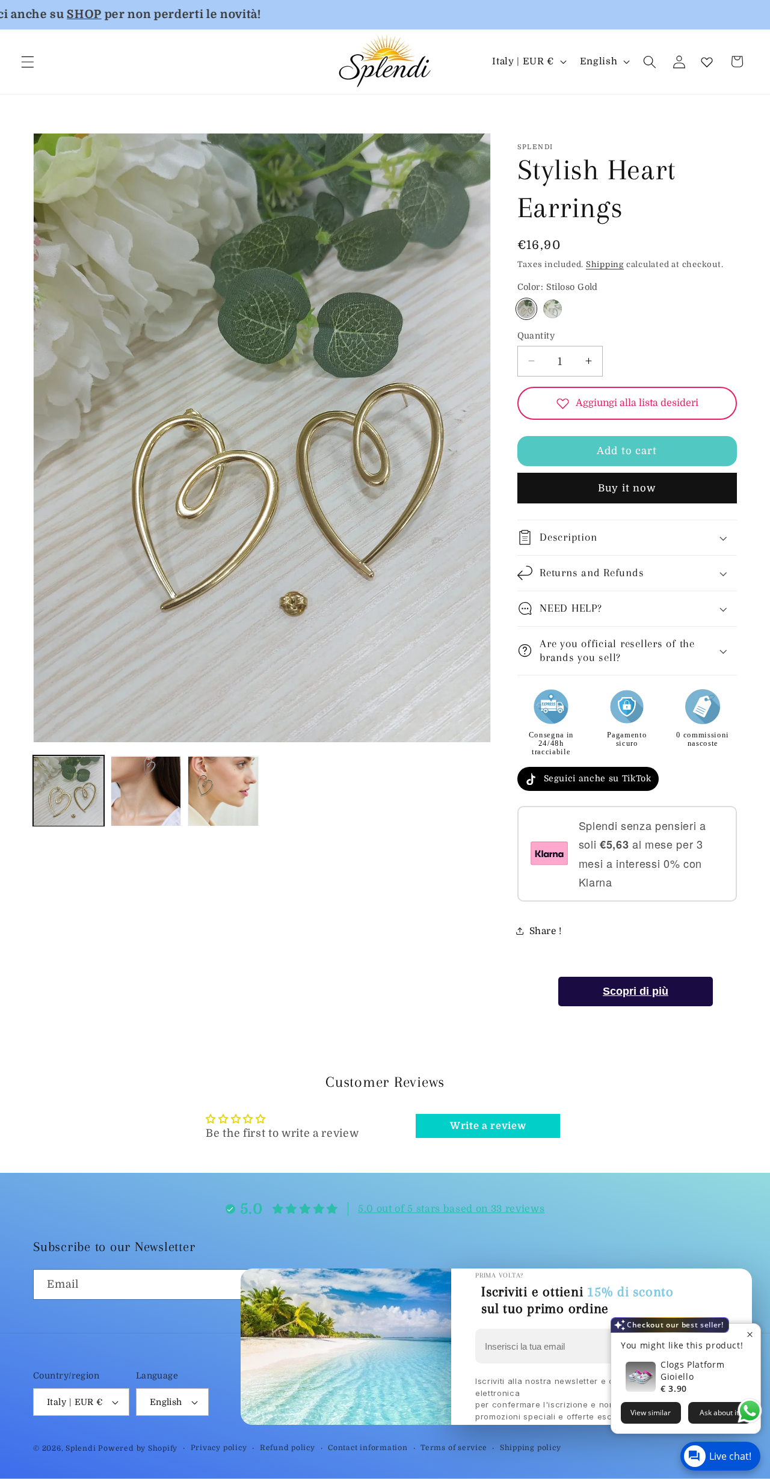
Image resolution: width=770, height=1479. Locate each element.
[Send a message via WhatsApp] (750, 1411)
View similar (650, 1412)
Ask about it (719, 1412)
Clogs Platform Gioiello (692, 1370)
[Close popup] (750, 1334)
